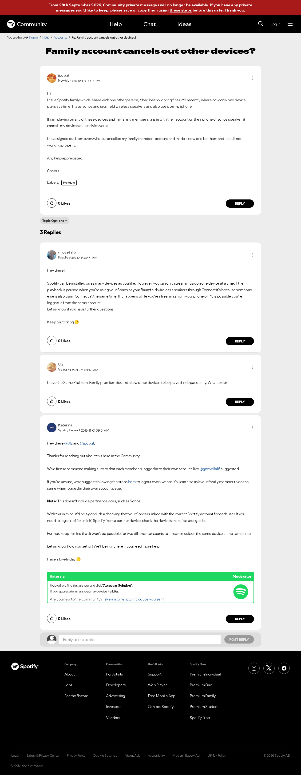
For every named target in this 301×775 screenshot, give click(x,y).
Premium (69, 183)
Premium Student (204, 706)
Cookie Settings (105, 755)
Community (32, 24)
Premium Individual (205, 674)
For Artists (114, 674)
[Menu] (290, 24)
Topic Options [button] (53, 220)
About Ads (132, 755)
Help (116, 24)
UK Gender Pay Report (27, 765)
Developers (116, 685)
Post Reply (239, 639)
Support (155, 674)
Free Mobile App (161, 695)
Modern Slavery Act (186, 755)
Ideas (184, 24)
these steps (181, 10)
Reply (240, 203)
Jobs (68, 685)
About (69, 674)
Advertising (115, 695)
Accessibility (156, 755)
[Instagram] (254, 668)
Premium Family (203, 695)
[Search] (261, 24)
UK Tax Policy (217, 755)
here (132, 481)
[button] (252, 78)
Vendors (113, 717)
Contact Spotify (161, 706)
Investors (113, 706)
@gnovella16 (210, 468)
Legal (15, 755)
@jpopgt (87, 443)
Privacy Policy (76, 755)
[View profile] (51, 77)
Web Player (157, 685)
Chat (149, 24)
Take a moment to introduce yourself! (133, 599)
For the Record (76, 695)
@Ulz (68, 443)
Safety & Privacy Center (43, 755)
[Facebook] (284, 668)
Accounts (60, 37)
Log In (275, 24)
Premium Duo (201, 685)
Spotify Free (200, 717)
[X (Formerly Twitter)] (269, 668)
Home (33, 37)
